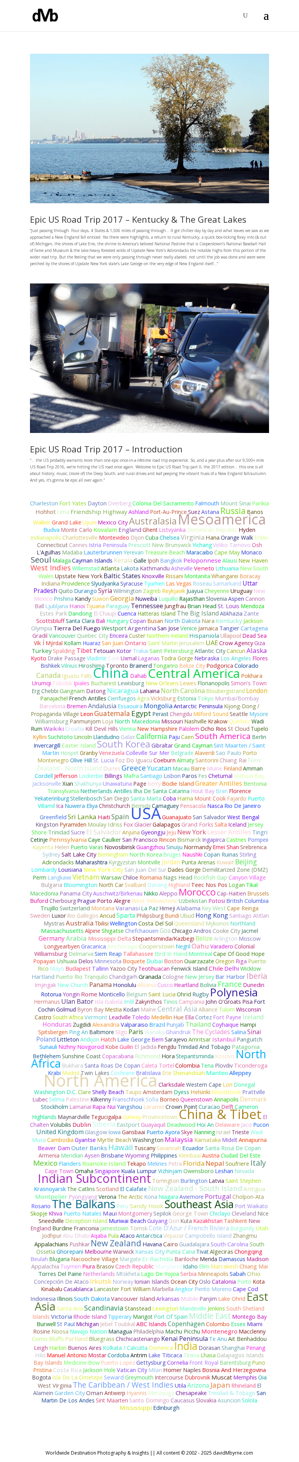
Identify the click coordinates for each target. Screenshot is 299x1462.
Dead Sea (254, 635)
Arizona (198, 1385)
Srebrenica (253, 847)
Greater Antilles (218, 783)
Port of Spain (171, 1316)
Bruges (172, 854)
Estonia (186, 698)
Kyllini (40, 737)
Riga (241, 961)
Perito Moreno (213, 1289)
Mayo (57, 968)
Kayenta (42, 847)
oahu (200, 945)
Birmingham (112, 854)
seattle (239, 714)
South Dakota (92, 1298)
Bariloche (186, 1259)
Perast (160, 714)
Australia (79, 922)
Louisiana (70, 869)
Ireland (253, 1016)
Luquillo (168, 598)
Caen (187, 737)
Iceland (237, 824)
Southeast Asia (199, 1204)
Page (139, 783)
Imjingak (45, 985)
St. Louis (228, 606)
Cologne (173, 976)
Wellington (123, 923)
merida (208, 1259)
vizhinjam (170, 1171)
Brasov (105, 1266)
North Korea (145, 854)
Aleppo (168, 893)
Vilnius (69, 665)
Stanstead (138, 1308)
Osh (257, 545)
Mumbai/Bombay (237, 698)
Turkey (42, 650)
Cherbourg (62, 900)
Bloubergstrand (225, 691)
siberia (104, 1124)
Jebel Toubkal (117, 1324)
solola (249, 1400)
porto (244, 1281)
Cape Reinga (243, 908)
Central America (194, 673)
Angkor (184, 1289)
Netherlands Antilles (106, 791)
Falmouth (207, 503)
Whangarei (224, 576)
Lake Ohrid (231, 1298)
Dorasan (209, 1347)
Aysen (92, 1155)
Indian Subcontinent (94, 1178)
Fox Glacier (137, 824)
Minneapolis (213, 1273)
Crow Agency (236, 643)
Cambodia (60, 1140)
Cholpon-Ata (248, 1196)
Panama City (76, 893)
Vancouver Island (133, 1298)
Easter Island (79, 745)
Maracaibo (199, 552)
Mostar (97, 1355)
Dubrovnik (197, 1377)
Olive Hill (81, 760)
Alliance (208, 1009)
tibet (84, 650)
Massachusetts (62, 930)
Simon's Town (249, 683)
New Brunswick (171, 545)
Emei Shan (226, 847)
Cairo (170, 1244)
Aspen (236, 598)
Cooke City (226, 930)
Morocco (197, 892)
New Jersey (199, 976)
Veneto (204, 568)
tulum (227, 1009)
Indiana (50, 583)
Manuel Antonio (67, 1355)
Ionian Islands (151, 1281)
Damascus (231, 1259)
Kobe (111, 1046)
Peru (122, 1206)
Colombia (187, 1065)
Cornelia (177, 1362)
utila (180, 1385)
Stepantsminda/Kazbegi (163, 938)
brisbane (112, 1155)
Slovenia (216, 598)
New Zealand (116, 1243)
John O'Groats (223, 1001)
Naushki (192, 854)
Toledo (141, 1017)
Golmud (66, 1009)
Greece (133, 767)
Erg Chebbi (45, 691)
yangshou (129, 1106)
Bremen (77, 706)
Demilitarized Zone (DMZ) (235, 869)
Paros (189, 775)
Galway (132, 1117)
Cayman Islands (92, 560)
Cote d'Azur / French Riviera (189, 1228)
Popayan (44, 961)
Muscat (221, 1377)
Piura (88, 1266)
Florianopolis (213, 683)
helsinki (200, 1092)
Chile (216, 968)
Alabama (188, 908)
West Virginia (55, 1385)
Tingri (259, 832)
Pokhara (251, 675)
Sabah (238, 1273)
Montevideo (114, 537)
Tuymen (70, 1266)
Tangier (229, 628)
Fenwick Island (189, 968)
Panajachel (54, 698)
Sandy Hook (147, 1206)
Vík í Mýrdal (48, 643)
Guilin (126, 1046)
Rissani (174, 576)
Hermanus (47, 1001)
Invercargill (46, 745)
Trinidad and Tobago (204, 1046)
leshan (224, 1171)
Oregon (224, 961)
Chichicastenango (138, 1338)
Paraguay (118, 606)
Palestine (77, 1099)
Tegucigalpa (106, 1117)
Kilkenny (100, 1099)
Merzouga (161, 1393)
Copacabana (118, 1056)
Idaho (190, 1266)
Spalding (64, 650)
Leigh (41, 1347)
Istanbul (224, 1039)
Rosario (41, 1206)
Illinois (65, 1298)
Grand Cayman (193, 745)
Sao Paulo (228, 753)
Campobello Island (208, 1235)
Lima (63, 511)
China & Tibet (220, 1114)
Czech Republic (134, 1266)
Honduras (57, 1024)
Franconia (86, 1228)
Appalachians (51, 1244)
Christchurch (114, 805)
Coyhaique (225, 1024)
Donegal (244, 1084)
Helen (62, 847)
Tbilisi (102, 923)
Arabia (76, 938)
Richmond (147, 1056)
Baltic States (122, 575)
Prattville (253, 1092)
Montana (102, 908)
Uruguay (241, 591)
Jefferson (65, 775)
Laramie (153, 1106)
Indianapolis (45, 537)
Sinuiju (174, 847)
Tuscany (144, 1148)
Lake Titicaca (165, 1355)
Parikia (260, 503)
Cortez (203, 1017)
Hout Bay (203, 791)
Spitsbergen (53, 1032)
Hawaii (120, 1147)
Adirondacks (58, 862)
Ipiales (82, 683)
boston (173, 961)
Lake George (133, 1039)
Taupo (133, 1092)
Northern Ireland (167, 635)
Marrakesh (224, 1266)
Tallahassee (138, 953)
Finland (232, 768)
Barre (198, 768)
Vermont (95, 1017)
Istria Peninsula (108, 545)
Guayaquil (153, 1124)
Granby (89, 753)
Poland (46, 1039)
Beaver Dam (54, 1148)
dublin (81, 1124)
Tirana (191, 1355)
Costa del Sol (155, 923)
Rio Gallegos (82, 915)
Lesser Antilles (229, 831)
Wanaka (154, 1032)
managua (120, 1331)
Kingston (46, 824)
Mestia (113, 1009)
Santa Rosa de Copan (233, 1148)
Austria (211, 1155)
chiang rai (233, 760)
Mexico (45, 1163)
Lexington (165, 1308)
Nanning (204, 1132)
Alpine (92, 930)
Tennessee (147, 606)
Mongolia (158, 705)
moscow (249, 938)
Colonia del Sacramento (163, 503)
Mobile (189, 1298)
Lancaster (107, 1289)
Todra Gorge (177, 658)
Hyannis (137, 1393)
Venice (188, 628)
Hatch (108, 1039)
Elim (204, 1266)
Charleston (44, 503)
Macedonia (44, 893)
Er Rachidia (157, 1259)
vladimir (97, 658)
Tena (207, 1065)
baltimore (101, 1032)
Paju (174, 737)
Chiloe (130, 877)
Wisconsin (248, 1009)
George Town (190, 1213)
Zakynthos (148, 1001)
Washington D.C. (55, 1092)
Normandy (197, 847)
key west (214, 908)
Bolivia (208, 985)
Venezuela (112, 753)
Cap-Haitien (231, 893)
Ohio (253, 1273)
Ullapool (230, 635)
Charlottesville (80, 537)
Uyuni (90, 522)
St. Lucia (103, 760)
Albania (146, 985)
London (256, 690)
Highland (179, 884)
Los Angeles (235, 658)
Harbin (58, 1347)
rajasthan (192, 598)
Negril (183, 946)
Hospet (69, 753)
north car (110, 884)
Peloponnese (202, 560)
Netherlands (99, 1273)
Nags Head (177, 877)
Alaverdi (205, 753)
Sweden (40, 915)
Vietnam (86, 876)
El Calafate (133, 1189)
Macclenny (252, 1331)
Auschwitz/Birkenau (117, 893)
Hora (168, 1056)
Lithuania (227, 568)
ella (189, 1017)
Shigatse (113, 930)
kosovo (224, 1056)
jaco (246, 1124)
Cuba (151, 537)
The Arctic (130, 1196)
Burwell (46, 1324)
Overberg (119, 503)
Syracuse (131, 583)
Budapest (78, 968)
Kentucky (229, 621)
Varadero (221, 946)
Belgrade (182, 753)
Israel (223, 1132)
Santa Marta (146, 798)
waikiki (54, 728)
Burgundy (242, 1228)
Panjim (208, 1298)
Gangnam (72, 691)
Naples (192, 1370)
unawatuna (117, 783)
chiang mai (253, 1266)
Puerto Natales (82, 1213)
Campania (191, 1001)
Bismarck (189, 839)
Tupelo (259, 728)
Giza (259, 643)
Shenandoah (189, 1073)
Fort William (136, 1289)
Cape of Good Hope (239, 953)
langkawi (59, 877)
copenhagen (186, 1323)
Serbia (188, 1273)
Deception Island (86, 1220)
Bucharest (103, 683)
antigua (254, 1189)
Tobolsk (62, 683)
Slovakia (206, 1400)
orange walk (237, 537)
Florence (240, 791)
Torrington (165, 1180)
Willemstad (86, 568)
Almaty (185, 760)
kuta (186, 1220)
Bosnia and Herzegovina (234, 1370)
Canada (48, 675)
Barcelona (52, 706)
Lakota (130, 568)
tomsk (139, 1228)
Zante (251, 613)
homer (172, 1370)
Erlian (261, 537)
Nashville (195, 721)
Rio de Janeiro (242, 805)
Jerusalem (191, 643)
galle (140, 560)
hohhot (45, 511)
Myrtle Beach (114, 1140)
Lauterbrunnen (103, 552)
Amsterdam (157, 1092)
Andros (202, 930)
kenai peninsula (184, 1338)
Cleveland (244, 1213)
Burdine (62, 1228)
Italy (258, 1162)
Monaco (251, 552)
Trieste (240, 1132)
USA (145, 813)
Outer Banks (89, 1148)
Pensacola (193, 805)
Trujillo (49, 908)
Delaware (227, 1124)
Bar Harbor (230, 976)
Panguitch (249, 1039)
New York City (103, 869)
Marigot (143, 1316)
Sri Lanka (82, 816)
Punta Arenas (198, 862)
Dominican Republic (212, 529)
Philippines (164, 1155)
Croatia (74, 728)
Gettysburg (151, 1362)
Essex (238, 1324)
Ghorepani (69, 1251)
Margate (130, 1259)
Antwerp (114, 1393)
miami (254, 1324)
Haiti (104, 817)
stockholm (54, 1106)
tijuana (95, 606)
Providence (75, 583)
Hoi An (205, 1124)
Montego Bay (249, 1316)
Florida (193, 1163)
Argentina (142, 628)
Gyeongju (153, 832)
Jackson (253, 621)
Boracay (249, 576)
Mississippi (136, 1407)
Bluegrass (101, 1338)
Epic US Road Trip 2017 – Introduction (106, 449)
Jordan (171, 862)
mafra (131, 775)
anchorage (122, 946)
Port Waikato (251, 1206)
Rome (89, 994)
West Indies (50, 568)
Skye (187, 1132)
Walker (42, 522)
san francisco (140, 839)
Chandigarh (123, 976)
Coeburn (164, 760)
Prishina (64, 598)
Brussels (258, 893)
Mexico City (113, 522)
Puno (258, 1362)
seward (114, 1377)
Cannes (78, 545)
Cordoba (118, 1355)
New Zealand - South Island (195, 1188)
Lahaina (150, 691)
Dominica (161, 1347)
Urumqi (41, 683)
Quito (65, 591)
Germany (52, 938)
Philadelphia (148, 1331)
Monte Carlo (76, 529)
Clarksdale (171, 1084)
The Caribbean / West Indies (123, 1384)
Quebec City (92, 635)
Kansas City (150, 1251)
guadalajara (194, 1244)
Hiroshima (91, 665)
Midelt (229, 1140)
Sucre (78, 832)
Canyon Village (247, 877)
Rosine (41, 1331)
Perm (39, 877)
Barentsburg (235, 1362)
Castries (236, 839)
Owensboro (198, 1171)
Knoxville (153, 576)
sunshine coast (81, 1056)
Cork (114, 658)
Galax (128, 737)
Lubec (40, 1099)
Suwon (100, 598)
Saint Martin (163, 643)
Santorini (206, 760)
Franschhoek (128, 1099)
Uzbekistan (193, 900)
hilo (40, 1355)
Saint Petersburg (171, 650)
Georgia (122, 598)
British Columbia (247, 900)
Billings (113, 775)
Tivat (202, 1251)
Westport (114, 628)
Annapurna (253, 1140)
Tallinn (100, 968)
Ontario (135, 643)
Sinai (254, 1031)
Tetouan (104, 650)
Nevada (244, 1171)
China (111, 673)
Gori (174, 1220)
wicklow (250, 968)
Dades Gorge (184, 869)
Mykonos (217, 923)
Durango (85, 591)
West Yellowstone (155, 900)
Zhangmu (245, 1235)
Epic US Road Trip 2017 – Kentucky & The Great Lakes (138, 219)
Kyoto (38, 658)
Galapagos (166, 824)
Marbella (163, 1289)
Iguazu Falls (77, 675)
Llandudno (106, 737)
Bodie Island (178, 783)
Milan (155, 1370)
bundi (172, 915)
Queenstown (196, 1099)
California (151, 736)
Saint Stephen (243, 1180)
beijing (246, 861)
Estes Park (53, 613)
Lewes (188, 683)
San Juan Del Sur (145, 869)
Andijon (89, 1039)
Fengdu (167, 1046)
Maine (148, 1009)
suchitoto (60, 737)
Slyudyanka (105, 583)
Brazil (157, 1024)
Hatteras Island (156, 613)
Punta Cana (180, 1251)
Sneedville (51, 1220)
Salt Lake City (79, 854)
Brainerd (140, 665)
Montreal (200, 953)
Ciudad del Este (240, 1155)
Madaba (72, 552)
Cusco (165, 985)
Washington (148, 1140)
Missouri (172, 721)
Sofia (152, 1099)
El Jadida (145, 1046)
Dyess (181, 1092)
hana (213, 537)
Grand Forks (197, 824)
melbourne (98, 1251)
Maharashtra (91, 862)
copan (138, 621)
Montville (148, 862)
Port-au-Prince (168, 511)
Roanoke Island (104, 1163)
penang (255, 1347)
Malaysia (179, 1139)
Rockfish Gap (210, 877)
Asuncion (229, 1400)
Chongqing (248, 1251)
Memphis (245, 1377)
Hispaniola (204, 635)
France (230, 984)
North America (100, 1080)
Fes (202, 775)
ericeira (118, 635)
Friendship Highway (98, 511)
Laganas (149, 658)
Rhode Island (90, 1316)
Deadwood (181, 1124)
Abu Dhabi (76, 1235)
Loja (107, 721)
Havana (152, 1244)
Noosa (60, 1331)
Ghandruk (178, 1032)
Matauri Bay (249, 775)
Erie (167, 1073)
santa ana (70, 1308)
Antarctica (149, 1235)
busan (155, 621)
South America (223, 735)
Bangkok (171, 560)
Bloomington (80, 884)
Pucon (261, 1124)
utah (261, 1228)
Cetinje (39, 839)
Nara (208, 621)
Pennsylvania (68, 839)
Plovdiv (224, 1065)
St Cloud (239, 728)
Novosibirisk (119, 847)
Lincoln (83, 737)
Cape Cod (245, 1289)
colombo (218, 1324)
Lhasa (208, 1355)
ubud (187, 915)
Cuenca (127, 613)
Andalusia (102, 706)
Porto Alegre (113, 900)
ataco (127, 1235)
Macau (181, 768)
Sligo (121, 1032)
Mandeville (192, 1308)
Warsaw (111, 877)
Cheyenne (216, 591)
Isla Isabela (109, 1001)
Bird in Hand (171, 953)
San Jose (168, 628)
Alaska (256, 650)
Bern (157, 1039)
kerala (123, 560)
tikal (252, 884)
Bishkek (50, 665)
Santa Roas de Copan (112, 1065)
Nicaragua (123, 690)
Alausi (229, 560)
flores (260, 658)
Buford (39, 900)
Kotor (124, 650)
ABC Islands (151, 1324)
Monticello (111, 994)
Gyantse (85, 1140)
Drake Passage (66, 658)
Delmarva (81, 953)
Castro (43, 1017)
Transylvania (63, 791)
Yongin (71, 994)
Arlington (225, 938)
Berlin (259, 737)
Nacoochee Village (94, 1259)
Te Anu (218, 1338)
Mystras (54, 923)
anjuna (131, 832)
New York (191, 831)
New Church (72, 985)
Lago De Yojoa (160, 1273)
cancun (236, 650)
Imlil (129, 1001)
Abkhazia (231, 613)
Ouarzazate (199, 961)
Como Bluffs (48, 1338)
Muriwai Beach (127, 1220)
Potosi (216, 900)
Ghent (150, 529)
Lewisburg (131, 683)
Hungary (117, 621)
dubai (154, 961)
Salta (221, 824)
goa (165, 930)
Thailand (198, 1024)
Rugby (200, 994)
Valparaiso (134, 1024)
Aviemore (191, 1196)
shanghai (233, 1347)
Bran (222, 791)
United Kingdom (60, 1132)
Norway (123, 1281)
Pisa (247, 1001)
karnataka (207, 1140)
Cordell (44, 775)
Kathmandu (155, 568)
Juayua (194, 591)
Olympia (41, 628)
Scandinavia (103, 1307)
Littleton (68, 1039)
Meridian (72, 1155)
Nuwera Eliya (81, 805)
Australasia (153, 520)
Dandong (80, 613)
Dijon (137, 537)
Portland (76, 1338)
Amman (253, 768)
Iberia (256, 976)
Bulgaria (51, 884)
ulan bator (77, 1001)
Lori (227, 1084)
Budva (51, 529)
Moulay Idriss (105, 824)
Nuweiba (146, 598)
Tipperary (120, 1316)
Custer (137, 635)
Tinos (170, 1001)
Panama (100, 984)
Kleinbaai (189, 1155)
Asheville (182, 568)
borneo (169, 1099)
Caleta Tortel (157, 1065)
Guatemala (112, 713)
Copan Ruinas (221, 854)
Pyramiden (73, 824)
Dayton (97, 503)
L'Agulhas (49, 552)
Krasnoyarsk (50, 1189)
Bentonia (255, 783)
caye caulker (104, 839)
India (185, 1346)
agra (143, 698)
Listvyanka (172, 529)
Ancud (107, 915)
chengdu (181, 714)
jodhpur (52, 1235)
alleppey (240, 1073)
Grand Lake (66, 522)
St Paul (66, 1324)
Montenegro (219, 1331)
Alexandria (106, 1024)
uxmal (129, 658)
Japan (220, 1385)
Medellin (161, 1017)
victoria (61, 1316)
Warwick (123, 1251)
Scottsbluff (50, 621)
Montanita (197, 576)
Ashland (138, 511)
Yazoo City (123, 968)
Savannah (169, 1148)
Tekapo (136, 1163)
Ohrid (184, 994)
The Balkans (83, 1204)
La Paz (149, 908)
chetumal (220, 775)
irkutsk (100, 1281)
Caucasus (183, 1400)
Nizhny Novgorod (81, 1046)
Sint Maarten (112, 1400)
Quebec (239, 721)
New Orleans (162, 683)
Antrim (138, 1355)
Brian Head (201, 606)
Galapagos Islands (240, 1355)
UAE (212, 643)
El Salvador (103, 831)
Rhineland (243, 1385)
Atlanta (110, 568)
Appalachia (45, 1266)
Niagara (168, 1196)
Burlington (194, 1180)
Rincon (167, 839)
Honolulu (124, 985)
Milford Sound (211, 714)
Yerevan (133, 552)
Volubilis (60, 1124)
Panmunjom (85, 721)
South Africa (68, 1017)
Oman (94, 1393)
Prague (86, 900)
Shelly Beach (108, 1092)
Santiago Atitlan (249, 915)
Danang (157, 884)
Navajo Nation (88, 1331)
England (129, 529)
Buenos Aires (85, 1347)
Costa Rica (67, 1370)
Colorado (246, 665)
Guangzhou (150, 847)
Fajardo (236, 798)
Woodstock (226, 1092)
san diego (116, 798)
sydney (51, 854)
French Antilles (87, 698)
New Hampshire (157, 728)
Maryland (168, 1266)
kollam (72, 643)
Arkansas (167, 1298)
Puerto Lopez (118, 1362)
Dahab (138, 675)
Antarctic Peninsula (198, 706)
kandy (83, 598)
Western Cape (204, 1084)
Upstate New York (78, 576)
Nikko (151, 893)
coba (169, 798)
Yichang (202, 545)
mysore (258, 714)
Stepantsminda (195, 1056)
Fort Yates (72, 503)
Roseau (202, 583)
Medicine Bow (81, 1362)
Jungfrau (175, 606)
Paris (135, 1031)
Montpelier (51, 1196)
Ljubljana (56, 606)
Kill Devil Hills (101, 728)
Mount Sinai (235, 503)
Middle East (210, 1316)
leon (86, 714)
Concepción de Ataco (61, 1281)
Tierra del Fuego (76, 628)
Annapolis (226, 1099)
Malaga (61, 560)
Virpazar (174, 1235)
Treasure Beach (165, 552)
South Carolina (229, 1244)
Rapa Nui (104, 1106)
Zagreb (152, 591)
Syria (105, 590)
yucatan (159, 768)
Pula (113, 1235)
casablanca (78, 1289)
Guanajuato (177, 817)
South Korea (123, 744)
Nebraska (206, 658)
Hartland (43, 976)
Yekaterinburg (51, 798)
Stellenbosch (86, 798)
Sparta (125, 915)
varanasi (128, 908)
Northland (242, 923)
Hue (178, 1017)
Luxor (58, 915)
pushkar (79, 1244)
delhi (231, 968)
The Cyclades (211, 1031)
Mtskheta (128, 1273)
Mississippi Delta (109, 938)
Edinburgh (166, 1407)
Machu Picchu (182, 1331)
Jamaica (208, 628)
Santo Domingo (149, 1400)
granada (150, 976)
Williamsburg (52, 721)
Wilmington (127, 591)
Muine (214, 768)
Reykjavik (173, 591)
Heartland (186, 985)
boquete (134, 961)
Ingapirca (213, 839)
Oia (262, 1377)
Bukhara (72, 1065)
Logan (237, 884)
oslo (205, 1281)
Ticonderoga (250, 1065)
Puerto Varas (86, 847)
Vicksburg (163, 698)
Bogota (41, 1377)
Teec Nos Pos (209, 884)
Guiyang (157, 1220)
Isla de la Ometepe (77, 1377)
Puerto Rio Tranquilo (82, 976)
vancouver (62, 635)
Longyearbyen (62, 946)
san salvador (209, 817)
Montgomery (135, 1213)
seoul (41, 559)
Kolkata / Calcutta (125, 1347)
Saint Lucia (162, 994)
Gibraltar (162, 745)
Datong (96, 691)
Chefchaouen (141, 930)
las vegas (179, 583)
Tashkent (235, 1220)
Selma (57, 1099)
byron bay (90, 1009)
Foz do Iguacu (133, 760)
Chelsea (169, 537)
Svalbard (135, 884)
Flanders (70, 1163)
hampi (248, 1024)
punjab (175, 1024)
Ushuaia (66, 961)
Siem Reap (108, 953)
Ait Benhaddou (247, 1338)
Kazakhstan (208, 1220)
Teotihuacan (154, 968)
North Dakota (182, 621)
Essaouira (130, 706)
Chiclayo (219, 1213)
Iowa (114, 1132)
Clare (84, 1092)
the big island (198, 613)
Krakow (217, 721)
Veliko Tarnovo (232, 545)
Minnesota (107, 961)
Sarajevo (176, 1039)
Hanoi (77, 606)
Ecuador (193, 1148)
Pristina (42, 1370)
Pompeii (258, 839)
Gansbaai (133, 1132)
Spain (120, 816)
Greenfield (53, 817)
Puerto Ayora (163, 1132)
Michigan (87, 1324)
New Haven (253, 560)
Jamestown (114, 1228)
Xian (67, 783)
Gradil (39, 635)
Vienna (127, 728)
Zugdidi (82, 1024)
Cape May (227, 552)
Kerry (154, 783)
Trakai (140, 650)
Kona (150, 1196)
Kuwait (225, 862)
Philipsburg (150, 915)
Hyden (247, 529)
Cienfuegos (121, 698)
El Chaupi (104, 613)
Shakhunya (88, 783)
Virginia (192, 537)
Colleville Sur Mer (148, 753)
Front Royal (203, 1362)
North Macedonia (137, 721)
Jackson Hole (99, 1370)
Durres (111, 768)
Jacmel (249, 930)
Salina (238, 1032)
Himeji (167, 908)
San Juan (112, 643)
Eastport (128, 1124)
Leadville (120, 1017)
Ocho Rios (214, 728)
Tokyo (205, 698)
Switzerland (75, 908)
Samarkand (227, 583)
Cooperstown (156, 946)
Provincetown (160, 1117)
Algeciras (221, 1251)
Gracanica (93, 946)
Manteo (217, 1073)
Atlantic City (210, 650)
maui (110, 1213)
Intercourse (169, 1377)
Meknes (157, 1163)
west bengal (243, 817)
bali (100, 621)
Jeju (171, 832)
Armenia (49, 1155)
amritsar (199, 1039)
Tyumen (154, 583)
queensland (189, 923)
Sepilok (162, 1213)
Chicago (182, 930)
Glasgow (96, 1132)
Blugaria (59, 1259)
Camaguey (165, 805)
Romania (150, 877)
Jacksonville (46, 783)
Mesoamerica (222, 519)
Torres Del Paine (60, 1273)
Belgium (136, 994)
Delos (85, 961)
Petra (175, 1163)
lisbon (172, 775)
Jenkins (216, 1308)
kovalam (105, 529)
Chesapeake (191, 1393)
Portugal (218, 1196)
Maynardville (74, 1117)
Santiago (151, 775)
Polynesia (234, 992)
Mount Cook (210, 798)
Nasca (215, 805)
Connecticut (52, 545)
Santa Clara (80, 621)
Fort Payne (227, 1017)
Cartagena (254, 628)
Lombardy (44, 869)
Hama (185, 798)
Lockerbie (91, 775)
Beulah (39, 1259)
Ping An (78, 1032)
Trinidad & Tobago (231, 1393)
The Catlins (81, 1189)
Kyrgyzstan (122, 862)
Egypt (141, 713)
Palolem (189, 728)
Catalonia (224, 1281)
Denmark (253, 1099)
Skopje (38, 1213)
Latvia (216, 1180)
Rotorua (51, 994)
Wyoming (137, 1155)
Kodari (131, 1009)
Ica (59, 805)
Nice (263, 1213)
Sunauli (48, 1046)
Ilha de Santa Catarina (161, 791)
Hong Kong (211, 915)
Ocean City (184, 1281)
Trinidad (59, 832)
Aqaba (99, 1235)
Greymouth (139, 1377)
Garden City (70, 1393)
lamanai (80, 1106)
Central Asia (177, 1008)
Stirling (247, 854)
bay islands (47, 1362)
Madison (257, 1259)
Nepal (215, 1163)
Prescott (139, 545)
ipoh (153, 560)
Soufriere (237, 1163)
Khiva (55, 1213)
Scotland (107, 1189)
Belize (204, 938)
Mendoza (252, 606)
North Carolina (183, 690)
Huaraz (91, 643)
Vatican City (132, 1370)
